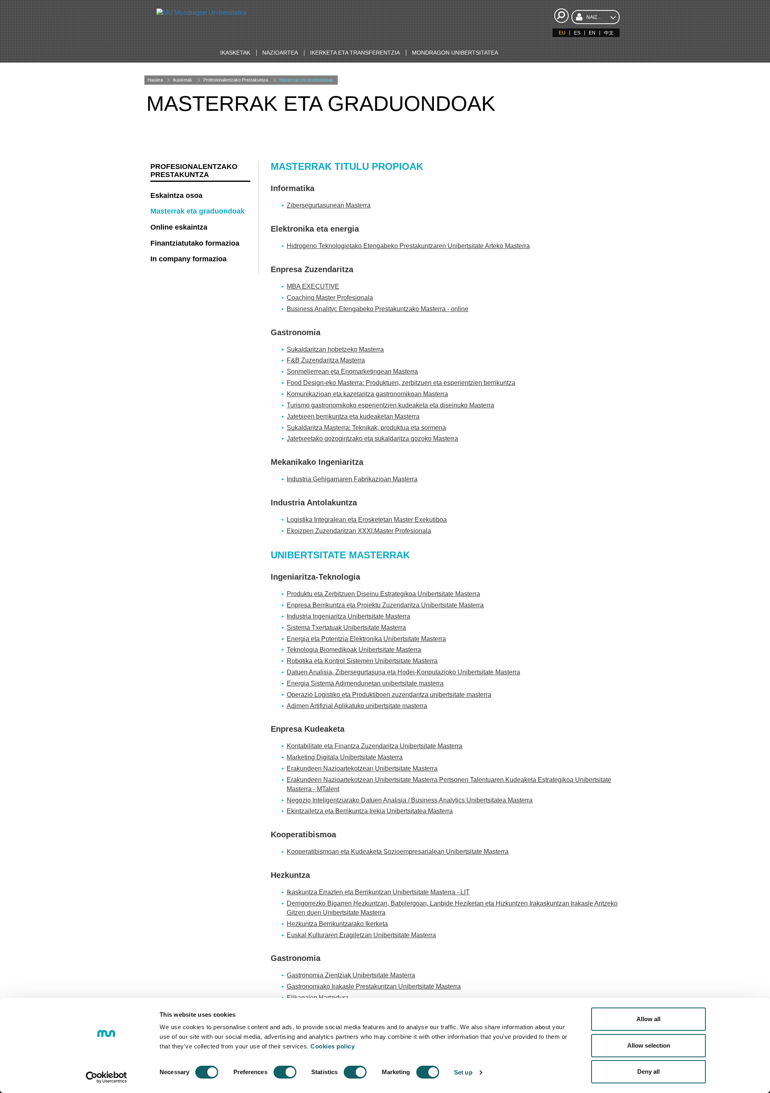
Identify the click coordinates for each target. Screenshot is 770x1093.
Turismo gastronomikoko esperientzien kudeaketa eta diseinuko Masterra (390, 405)
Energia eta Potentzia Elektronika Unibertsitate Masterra (366, 638)
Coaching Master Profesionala (330, 297)
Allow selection (648, 1045)
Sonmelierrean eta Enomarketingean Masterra (352, 371)
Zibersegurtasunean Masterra (329, 205)
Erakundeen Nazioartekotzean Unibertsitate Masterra (362, 768)
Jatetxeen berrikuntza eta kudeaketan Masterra (353, 416)
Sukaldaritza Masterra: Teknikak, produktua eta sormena (366, 427)
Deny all (648, 1071)
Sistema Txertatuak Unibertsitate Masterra (346, 627)
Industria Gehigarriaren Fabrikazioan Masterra (352, 479)
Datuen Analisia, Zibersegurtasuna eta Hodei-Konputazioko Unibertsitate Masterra (403, 672)
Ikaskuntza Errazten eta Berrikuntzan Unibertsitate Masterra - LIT (378, 892)
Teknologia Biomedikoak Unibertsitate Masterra (354, 649)
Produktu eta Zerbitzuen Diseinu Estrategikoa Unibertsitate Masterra (383, 593)
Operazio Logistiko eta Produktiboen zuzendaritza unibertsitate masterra (389, 694)
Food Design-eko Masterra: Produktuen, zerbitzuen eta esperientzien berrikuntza (401, 382)
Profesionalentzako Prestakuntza (235, 79)
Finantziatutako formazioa (194, 243)
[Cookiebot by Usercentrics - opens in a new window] (106, 1077)
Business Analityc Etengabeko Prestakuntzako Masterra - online (377, 308)
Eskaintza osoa (176, 195)
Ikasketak (182, 79)
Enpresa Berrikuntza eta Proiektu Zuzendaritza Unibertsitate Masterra (385, 605)
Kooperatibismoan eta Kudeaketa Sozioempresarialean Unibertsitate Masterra (398, 851)
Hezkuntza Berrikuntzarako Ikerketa (337, 923)
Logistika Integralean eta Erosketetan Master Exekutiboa (367, 519)
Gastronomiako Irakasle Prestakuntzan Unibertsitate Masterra (374, 986)
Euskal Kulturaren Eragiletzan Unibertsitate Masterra (361, 935)
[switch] (285, 1072)
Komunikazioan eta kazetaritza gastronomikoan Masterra (367, 394)
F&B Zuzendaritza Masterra (326, 360)
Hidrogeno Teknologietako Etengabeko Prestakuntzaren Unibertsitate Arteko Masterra (408, 245)
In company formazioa (188, 259)
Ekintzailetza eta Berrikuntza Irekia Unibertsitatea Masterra (370, 811)
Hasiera (155, 79)
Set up (463, 1072)
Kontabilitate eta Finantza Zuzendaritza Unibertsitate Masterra (374, 746)
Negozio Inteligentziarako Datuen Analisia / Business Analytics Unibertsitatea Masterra (410, 800)
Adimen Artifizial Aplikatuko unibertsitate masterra (357, 705)
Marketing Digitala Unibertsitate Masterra (345, 757)
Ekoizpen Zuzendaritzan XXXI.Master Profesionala (359, 530)
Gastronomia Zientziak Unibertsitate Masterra (351, 975)
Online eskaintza (178, 227)
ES (577, 33)
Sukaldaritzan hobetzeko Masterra (335, 349)
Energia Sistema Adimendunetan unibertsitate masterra (365, 683)
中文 (609, 33)
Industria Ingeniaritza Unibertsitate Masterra (348, 616)
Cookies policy (332, 1046)
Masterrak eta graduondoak (306, 79)
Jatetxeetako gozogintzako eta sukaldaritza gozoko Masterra (372, 438)
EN (592, 33)
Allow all (648, 1019)
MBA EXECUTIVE (313, 286)
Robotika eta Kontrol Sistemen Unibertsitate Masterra (362, 660)
